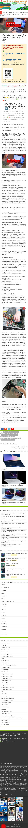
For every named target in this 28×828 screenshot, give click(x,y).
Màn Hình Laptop (5, 671)
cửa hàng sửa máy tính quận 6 (18, 769)
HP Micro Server (5, 587)
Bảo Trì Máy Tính (6, 647)
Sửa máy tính (5, 704)
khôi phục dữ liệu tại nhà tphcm (13, 212)
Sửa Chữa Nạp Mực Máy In (8, 698)
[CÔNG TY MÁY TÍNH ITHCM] (14, 5)
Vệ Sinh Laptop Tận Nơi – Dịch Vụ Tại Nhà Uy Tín (12, 718)
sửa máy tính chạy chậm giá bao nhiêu (9, 435)
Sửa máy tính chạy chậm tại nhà (19, 417)
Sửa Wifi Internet (5, 707)
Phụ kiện (4, 609)
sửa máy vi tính (19, 784)
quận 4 (20, 772)
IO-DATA (4, 590)
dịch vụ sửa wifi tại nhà (11, 400)
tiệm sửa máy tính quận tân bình (17, 787)
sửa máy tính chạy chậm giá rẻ (8, 436)
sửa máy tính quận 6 (9, 780)
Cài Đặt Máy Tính (6, 649)
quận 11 (2, 776)
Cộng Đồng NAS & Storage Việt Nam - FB (15, 54)
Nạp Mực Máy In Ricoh (7, 685)
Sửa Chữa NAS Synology (7, 700)
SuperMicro (4, 626)
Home (2, 14)
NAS (3, 598)
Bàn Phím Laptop (5, 643)
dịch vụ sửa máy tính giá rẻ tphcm (13, 180)
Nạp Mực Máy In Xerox (7, 689)
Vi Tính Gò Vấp (5, 724)
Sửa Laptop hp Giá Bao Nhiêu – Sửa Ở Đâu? (12, 485)
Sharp (3, 618)
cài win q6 (14, 767)
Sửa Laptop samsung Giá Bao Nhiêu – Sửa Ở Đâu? (14, 502)
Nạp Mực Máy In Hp (6, 680)
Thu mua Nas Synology (7, 711)
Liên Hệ (22, 407)
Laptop (3, 593)
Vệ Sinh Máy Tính (6, 720)
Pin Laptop (4, 693)
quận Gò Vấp (5, 778)
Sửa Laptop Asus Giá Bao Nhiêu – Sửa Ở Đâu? (13, 468)
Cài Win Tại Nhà (5, 651)
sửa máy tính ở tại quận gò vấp (8, 784)
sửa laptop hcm (15, 181)
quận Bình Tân (23, 776)
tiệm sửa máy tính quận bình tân (13, 785)
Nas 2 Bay (4, 604)
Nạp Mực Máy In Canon (7, 676)
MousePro (4, 596)
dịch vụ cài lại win (12, 213)
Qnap (3, 612)
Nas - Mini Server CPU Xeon (8, 601)
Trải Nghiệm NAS (5, 713)
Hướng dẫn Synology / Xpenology (9, 665)
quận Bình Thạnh (14, 776)
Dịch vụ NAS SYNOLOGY (7, 656)
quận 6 (3, 774)
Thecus (3, 632)
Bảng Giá (6, 14)
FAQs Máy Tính (5, 660)
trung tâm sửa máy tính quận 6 (14, 788)
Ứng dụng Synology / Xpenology (9, 715)
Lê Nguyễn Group (22, 406)
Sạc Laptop (4, 696)
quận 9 (19, 774)
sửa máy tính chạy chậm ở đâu (8, 439)
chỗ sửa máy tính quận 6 (6, 766)
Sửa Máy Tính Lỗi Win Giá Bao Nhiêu (14, 124)
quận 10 (24, 774)
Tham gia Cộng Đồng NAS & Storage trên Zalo (13, 60)
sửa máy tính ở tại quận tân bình (18, 783)
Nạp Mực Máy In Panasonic (8, 682)
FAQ (3, 658)
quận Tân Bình (15, 778)
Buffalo (3, 584)
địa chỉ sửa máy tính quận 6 (21, 789)
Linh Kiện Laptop (5, 669)
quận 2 (12, 772)
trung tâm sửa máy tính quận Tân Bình (13, 789)
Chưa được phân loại (6, 654)
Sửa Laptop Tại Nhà (6, 702)
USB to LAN (4, 634)
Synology (4, 629)
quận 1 (7, 772)
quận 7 (9, 774)
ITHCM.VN (16, 824)
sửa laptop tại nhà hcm (10, 127)
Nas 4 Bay (4, 607)
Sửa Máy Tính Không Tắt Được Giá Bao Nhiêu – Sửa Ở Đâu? (10, 444)
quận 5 (24, 772)
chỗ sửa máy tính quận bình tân (17, 766)
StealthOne (4, 623)
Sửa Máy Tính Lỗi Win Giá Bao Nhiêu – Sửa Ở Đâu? (18, 447)
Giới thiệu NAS (5, 662)
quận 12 (7, 776)
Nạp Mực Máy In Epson (7, 678)
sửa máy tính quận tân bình (18, 782)
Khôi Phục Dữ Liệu (6, 667)
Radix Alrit (4, 615)
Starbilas (4, 620)
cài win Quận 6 (20, 767)
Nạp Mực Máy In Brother (7, 674)
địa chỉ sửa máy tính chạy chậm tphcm (9, 433)
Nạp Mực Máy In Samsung (7, 687)
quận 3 (17, 772)
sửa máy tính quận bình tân (19, 780)
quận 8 (13, 774)
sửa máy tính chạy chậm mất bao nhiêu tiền (10, 438)
